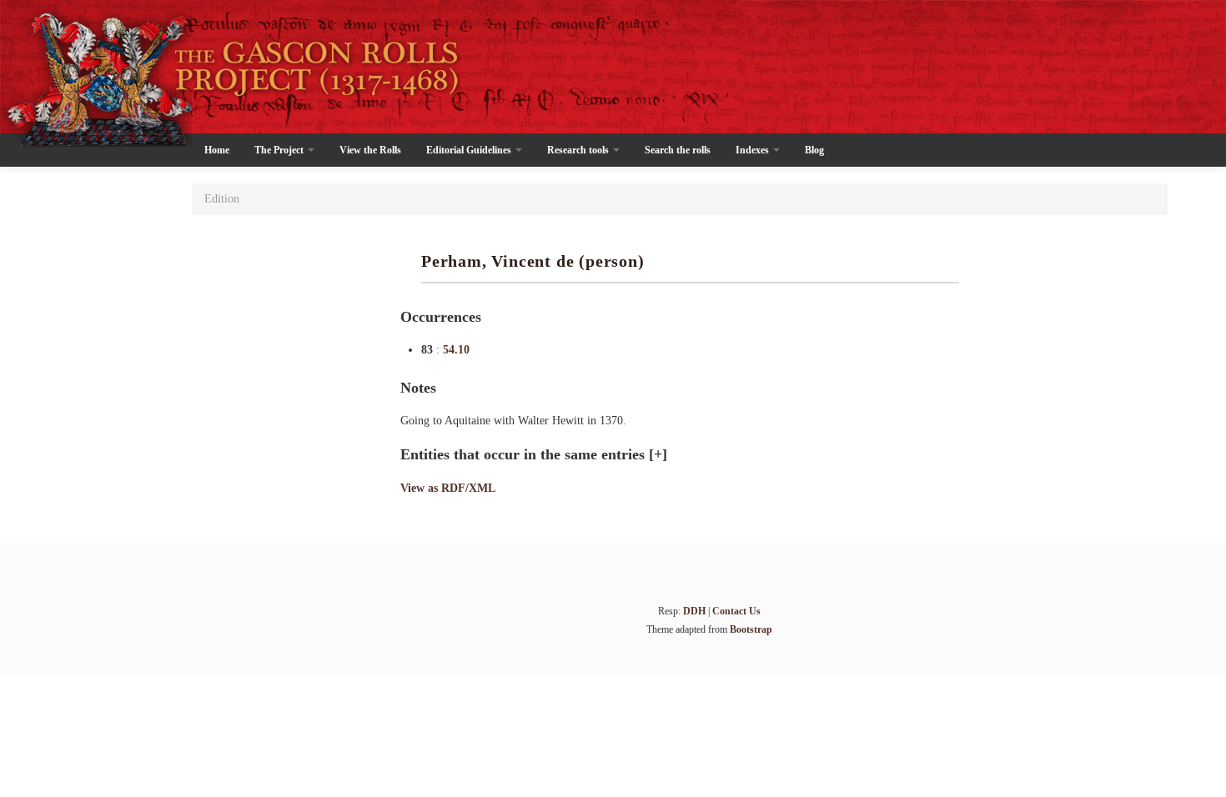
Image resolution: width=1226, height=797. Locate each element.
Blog (814, 150)
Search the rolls (678, 150)
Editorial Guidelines (470, 150)
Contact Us (736, 611)
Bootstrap (751, 629)
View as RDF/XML (447, 488)
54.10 (456, 349)
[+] (658, 454)
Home (216, 150)
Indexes (753, 150)
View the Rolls (370, 150)
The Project (280, 150)
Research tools (579, 150)
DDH (694, 611)
